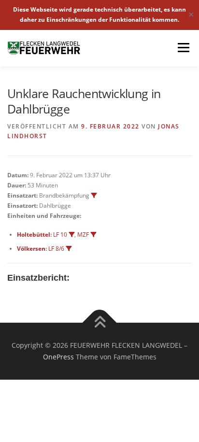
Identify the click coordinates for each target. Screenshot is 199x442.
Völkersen (31, 248)
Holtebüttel (33, 234)
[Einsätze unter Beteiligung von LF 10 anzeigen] (71, 235)
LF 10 (60, 234)
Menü (182, 48)
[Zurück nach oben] (100, 323)
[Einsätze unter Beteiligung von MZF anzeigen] (93, 235)
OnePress (58, 356)
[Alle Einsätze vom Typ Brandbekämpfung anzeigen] (94, 196)
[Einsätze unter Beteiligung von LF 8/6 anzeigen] (68, 249)
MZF (83, 234)
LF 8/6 (56, 248)
